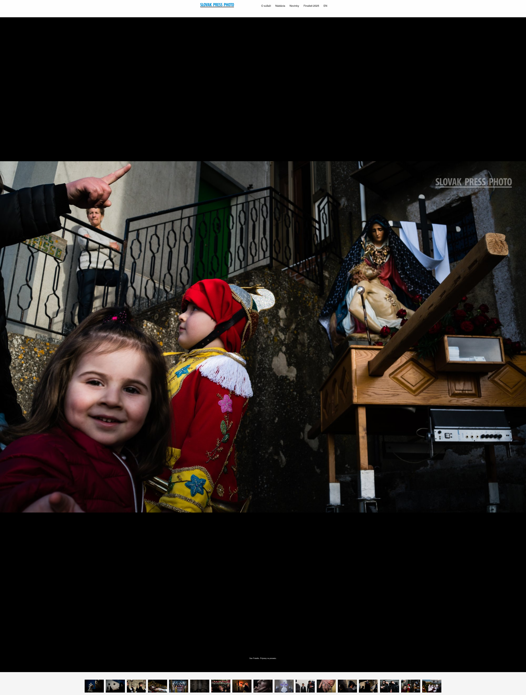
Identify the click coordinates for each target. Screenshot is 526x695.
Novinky (294, 5)
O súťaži (266, 5)
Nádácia (280, 5)
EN (325, 5)
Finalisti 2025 (311, 5)
